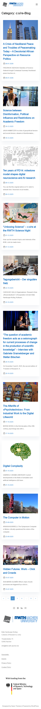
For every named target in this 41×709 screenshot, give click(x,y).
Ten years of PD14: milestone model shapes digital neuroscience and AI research (19, 174)
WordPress (35, 706)
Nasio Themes (16, 706)
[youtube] (25, 608)
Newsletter (5, 654)
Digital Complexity (13, 466)
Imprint (4, 659)
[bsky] (18, 608)
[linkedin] (22, 608)
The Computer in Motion (16, 517)
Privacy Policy (6, 663)
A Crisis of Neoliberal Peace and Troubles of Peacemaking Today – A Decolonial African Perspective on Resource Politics (19, 51)
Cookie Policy (6, 667)
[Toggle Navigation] (36, 4)
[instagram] (14, 608)
